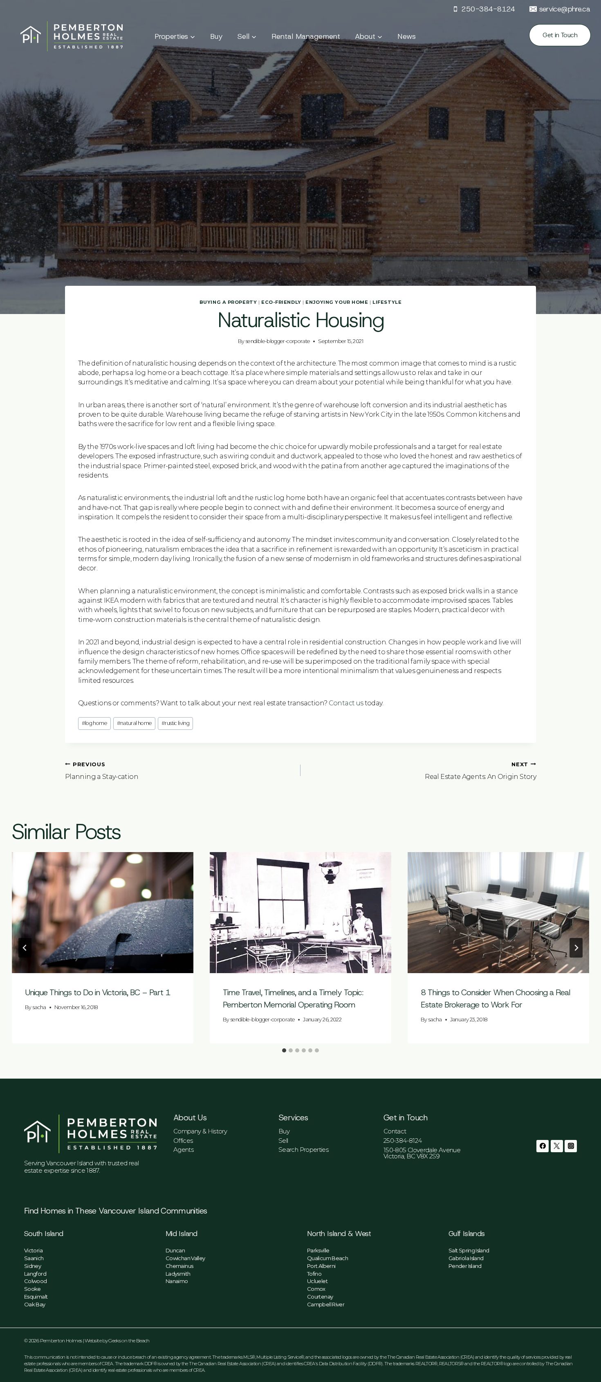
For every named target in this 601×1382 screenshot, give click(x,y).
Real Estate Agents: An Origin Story (480, 771)
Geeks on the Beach (128, 1340)
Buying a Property (228, 302)
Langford (35, 1273)
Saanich (34, 1258)
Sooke (32, 1289)
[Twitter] (557, 1146)
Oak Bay (34, 1304)
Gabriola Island (466, 1258)
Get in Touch (560, 35)
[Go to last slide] (24, 948)
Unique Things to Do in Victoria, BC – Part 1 (97, 992)
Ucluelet (317, 1281)
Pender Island (465, 1266)
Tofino (314, 1273)
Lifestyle (386, 302)
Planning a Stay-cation (101, 771)
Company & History (200, 1131)
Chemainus (179, 1266)
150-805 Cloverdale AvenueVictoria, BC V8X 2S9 (421, 1153)
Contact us (346, 703)
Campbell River (325, 1304)
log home (94, 723)
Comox (316, 1289)
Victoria (33, 1250)
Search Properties (303, 1149)
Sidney (32, 1266)
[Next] (576, 948)
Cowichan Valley (185, 1258)
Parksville (318, 1250)
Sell (283, 1140)
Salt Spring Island (469, 1250)
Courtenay (320, 1296)
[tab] (284, 1050)
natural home (134, 723)
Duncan (175, 1250)
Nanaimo (177, 1281)
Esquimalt (35, 1296)
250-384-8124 (402, 1140)
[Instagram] (571, 1146)
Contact (394, 1131)
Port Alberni (321, 1266)
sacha (39, 1007)
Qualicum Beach (327, 1258)
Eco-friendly (281, 302)
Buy (216, 36)
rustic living (175, 723)
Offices (183, 1140)
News (406, 36)
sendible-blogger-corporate (278, 341)
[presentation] (102, 912)
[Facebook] (542, 1146)
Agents (183, 1149)
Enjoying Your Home (336, 302)
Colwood (35, 1281)
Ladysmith (178, 1273)
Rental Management (305, 36)
